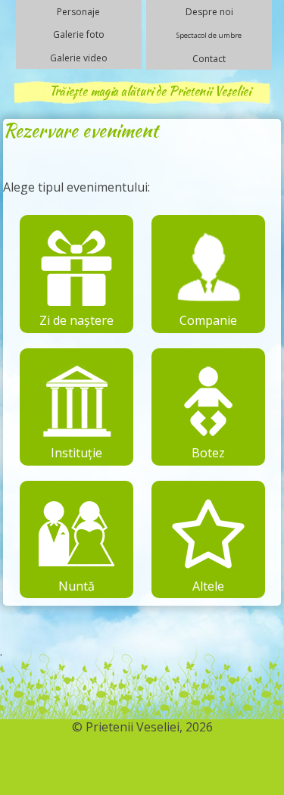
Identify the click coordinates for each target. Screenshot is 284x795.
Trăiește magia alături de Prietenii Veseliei (150, 91)
